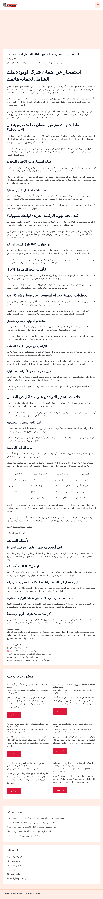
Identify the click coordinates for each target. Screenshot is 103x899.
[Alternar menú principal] (97, 5)
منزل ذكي (18, 732)
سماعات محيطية (69, 732)
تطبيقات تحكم (18, 729)
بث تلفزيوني (21, 690)
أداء (28, 769)
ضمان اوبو (61, 63)
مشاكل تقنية (57, 771)
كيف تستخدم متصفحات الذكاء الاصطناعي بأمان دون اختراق (31, 827)
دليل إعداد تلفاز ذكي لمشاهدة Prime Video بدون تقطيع (74, 685)
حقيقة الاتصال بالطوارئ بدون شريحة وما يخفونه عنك (28, 836)
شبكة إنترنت (57, 693)
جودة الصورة (11, 690)
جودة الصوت (58, 729)
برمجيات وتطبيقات (18, 870)
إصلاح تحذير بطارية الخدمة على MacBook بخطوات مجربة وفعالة (73, 764)
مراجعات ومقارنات (19, 878)
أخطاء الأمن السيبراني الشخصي (46, 466)
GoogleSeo (38, 893)
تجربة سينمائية (77, 729)
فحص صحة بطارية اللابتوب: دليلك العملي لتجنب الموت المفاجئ (25, 764)
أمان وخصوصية (17, 856)
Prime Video (67, 690)
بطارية (23, 769)
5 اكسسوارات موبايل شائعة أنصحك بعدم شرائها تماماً (28, 831)
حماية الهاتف (16, 63)
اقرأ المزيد (14, 714)
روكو (12, 693)
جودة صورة (81, 690)
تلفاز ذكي (89, 690)
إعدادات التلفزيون (32, 690)
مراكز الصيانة (50, 63)
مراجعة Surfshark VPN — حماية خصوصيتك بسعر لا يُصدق (31, 823)
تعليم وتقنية (11, 58)
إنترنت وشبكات (17, 865)
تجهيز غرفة (67, 729)
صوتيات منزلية (58, 732)
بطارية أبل (61, 769)
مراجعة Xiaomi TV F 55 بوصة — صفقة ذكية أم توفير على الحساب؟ (35, 818)
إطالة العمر (70, 769)
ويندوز (9, 769)
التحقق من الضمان (31, 63)
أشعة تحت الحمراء (30, 729)
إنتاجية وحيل (16, 861)
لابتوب (14, 769)
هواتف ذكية (10, 732)
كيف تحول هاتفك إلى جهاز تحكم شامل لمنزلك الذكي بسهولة (28, 725)
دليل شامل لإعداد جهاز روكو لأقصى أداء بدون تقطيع (27, 685)
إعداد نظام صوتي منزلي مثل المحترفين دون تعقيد (73, 725)
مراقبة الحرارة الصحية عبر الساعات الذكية (34, 361)
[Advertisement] (51, 29)
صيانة (19, 769)
